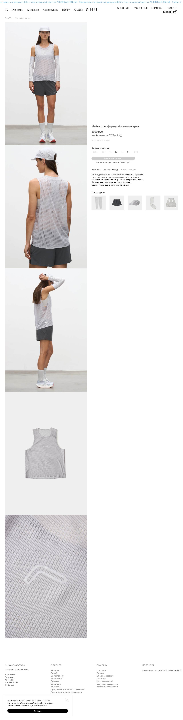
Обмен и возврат (105, 676)
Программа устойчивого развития (67, 689)
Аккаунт (172, 7)
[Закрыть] (67, 700)
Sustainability (57, 676)
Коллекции (56, 678)
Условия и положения (107, 686)
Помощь (156, 7)
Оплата (100, 673)
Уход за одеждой (105, 681)
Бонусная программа (107, 684)
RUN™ (66, 9)
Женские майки (23, 18)
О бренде (123, 7)
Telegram (9, 677)
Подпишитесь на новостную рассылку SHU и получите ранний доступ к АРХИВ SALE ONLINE (120, 2)
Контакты (55, 686)
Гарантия (101, 678)
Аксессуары (50, 9)
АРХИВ (78, 9)
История (55, 670)
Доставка (101, 670)
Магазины (140, 7)
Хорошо (37, 711)
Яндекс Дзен (11, 682)
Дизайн (54, 673)
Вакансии (56, 684)
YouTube (9, 679)
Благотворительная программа (66, 692)
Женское (17, 9)
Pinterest (9, 685)
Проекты (55, 681)
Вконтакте (10, 674)
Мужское (33, 9)
